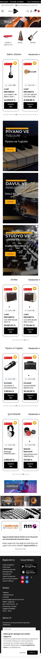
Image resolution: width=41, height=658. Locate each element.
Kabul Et (32, 653)
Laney (26, 314)
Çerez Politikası (8, 581)
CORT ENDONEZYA (9, 90)
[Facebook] (27, 577)
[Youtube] (23, 581)
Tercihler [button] (22, 653)
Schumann (28, 383)
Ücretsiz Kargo (9, 64)
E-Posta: (6, 597)
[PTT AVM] (30, 526)
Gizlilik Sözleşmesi (9, 569)
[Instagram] (23, 577)
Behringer (8, 449)
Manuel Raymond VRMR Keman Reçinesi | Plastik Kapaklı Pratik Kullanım (30, 455)
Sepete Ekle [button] (11, 105)
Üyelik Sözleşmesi (9, 576)
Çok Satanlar (14, 414)
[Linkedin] (27, 581)
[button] (2, 11)
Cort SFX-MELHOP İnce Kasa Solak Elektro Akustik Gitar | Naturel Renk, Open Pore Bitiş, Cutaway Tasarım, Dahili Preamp (30, 96)
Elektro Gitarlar (14, 54)
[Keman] (20, 22)
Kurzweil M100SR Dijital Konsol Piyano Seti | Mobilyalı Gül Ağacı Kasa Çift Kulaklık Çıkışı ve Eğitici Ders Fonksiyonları (10, 387)
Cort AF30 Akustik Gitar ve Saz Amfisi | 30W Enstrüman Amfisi (10, 321)
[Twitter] (32, 577)
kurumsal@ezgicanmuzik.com (27, 5)
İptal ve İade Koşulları (10, 579)
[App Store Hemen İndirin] (28, 571)
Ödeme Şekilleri (8, 565)
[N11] (11, 526)
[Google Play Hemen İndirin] (28, 566)
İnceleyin (10, 149)
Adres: (5, 602)
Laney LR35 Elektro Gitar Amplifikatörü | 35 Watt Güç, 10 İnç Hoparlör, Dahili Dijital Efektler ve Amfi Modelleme (30, 318)
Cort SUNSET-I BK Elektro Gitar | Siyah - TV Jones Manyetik (10, 96)
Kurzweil (8, 383)
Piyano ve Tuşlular (14, 348)
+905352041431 (8, 5)
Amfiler (14, 279)
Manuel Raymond (28, 450)
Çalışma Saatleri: (9, 609)
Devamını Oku (20, 549)
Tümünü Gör (33, 54)
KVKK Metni (6, 567)
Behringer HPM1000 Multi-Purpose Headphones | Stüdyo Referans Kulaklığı (10, 453)
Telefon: (6, 592)
